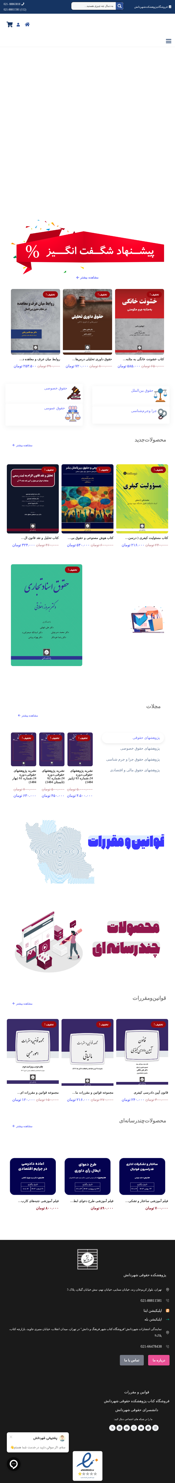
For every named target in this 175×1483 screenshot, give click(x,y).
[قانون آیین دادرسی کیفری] (142, 1053)
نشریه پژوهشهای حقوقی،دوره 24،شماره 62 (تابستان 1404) (53, 776)
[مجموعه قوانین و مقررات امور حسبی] (33, 1053)
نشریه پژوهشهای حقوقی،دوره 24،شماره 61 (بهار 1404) (24, 776)
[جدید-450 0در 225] (87, 107)
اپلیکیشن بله (153, 1319)
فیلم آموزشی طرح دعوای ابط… (91, 1201)
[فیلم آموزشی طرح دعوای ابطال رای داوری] (87, 1176)
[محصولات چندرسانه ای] (87, 942)
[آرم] (160, 25)
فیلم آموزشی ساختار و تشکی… (146, 1201)
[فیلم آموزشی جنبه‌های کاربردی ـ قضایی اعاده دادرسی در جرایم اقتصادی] (33, 1176)
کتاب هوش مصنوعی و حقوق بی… (90, 538)
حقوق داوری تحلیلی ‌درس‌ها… (92, 359)
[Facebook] (127, 1428)
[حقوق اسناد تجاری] (46, 615)
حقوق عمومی (54, 408)
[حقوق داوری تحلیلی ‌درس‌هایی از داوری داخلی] (87, 321)
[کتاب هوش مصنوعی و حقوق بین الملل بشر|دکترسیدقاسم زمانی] (87, 498)
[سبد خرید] (10, 24)
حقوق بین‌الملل (142, 390)
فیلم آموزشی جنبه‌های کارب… (38, 1201)
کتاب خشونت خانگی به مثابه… (143, 359)
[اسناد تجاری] (87, 162)
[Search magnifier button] (120, 6)
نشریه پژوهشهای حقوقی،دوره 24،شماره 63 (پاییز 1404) (80, 776)
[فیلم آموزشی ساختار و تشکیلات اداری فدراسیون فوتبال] (142, 1176)
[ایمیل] (141, 1428)
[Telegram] (148, 1428)
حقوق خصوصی (55, 388)
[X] (112, 1428)
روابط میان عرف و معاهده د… (39, 359)
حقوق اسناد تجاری (70, 670)
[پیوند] (37, 24)
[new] (128, 618)
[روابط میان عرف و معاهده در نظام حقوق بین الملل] (35, 321)
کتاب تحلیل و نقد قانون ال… (40, 538)
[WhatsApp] (134, 1428)
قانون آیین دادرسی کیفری (151, 1092)
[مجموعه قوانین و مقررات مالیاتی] (87, 1053)
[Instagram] (155, 1428)
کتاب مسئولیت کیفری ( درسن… (146, 538)
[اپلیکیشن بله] (166, 1319)
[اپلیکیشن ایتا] (166, 1310)
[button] (87, 41)
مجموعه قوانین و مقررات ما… (92, 1092)
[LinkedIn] (119, 1428)
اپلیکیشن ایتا (153, 1310)
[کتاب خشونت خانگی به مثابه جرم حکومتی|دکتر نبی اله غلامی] (139, 321)
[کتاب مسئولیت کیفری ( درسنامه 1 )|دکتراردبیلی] (142, 498)
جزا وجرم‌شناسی (144, 411)
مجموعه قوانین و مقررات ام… (38, 1092)
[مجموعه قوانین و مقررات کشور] (87, 852)
